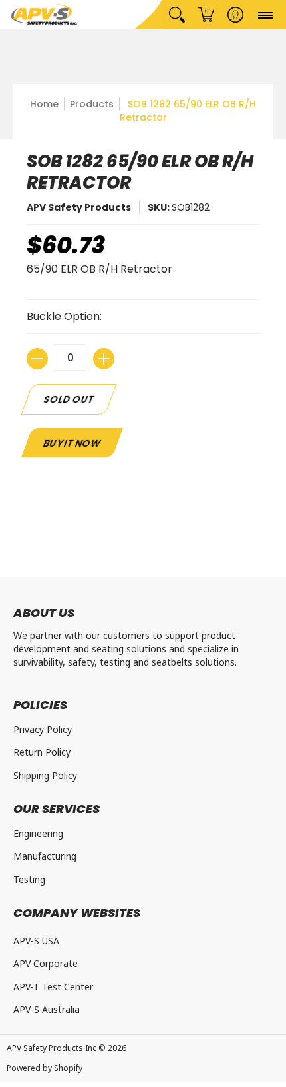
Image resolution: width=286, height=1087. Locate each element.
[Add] (103, 358)
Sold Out (68, 399)
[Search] (177, 14)
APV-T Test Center (53, 986)
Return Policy (42, 752)
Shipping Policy (45, 775)
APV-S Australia (46, 1009)
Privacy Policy (42, 729)
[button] (206, 14)
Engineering (38, 833)
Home (44, 104)
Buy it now (71, 443)
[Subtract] (37, 358)
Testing (29, 879)
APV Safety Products (79, 207)
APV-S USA (36, 940)
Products (92, 104)
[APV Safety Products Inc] (44, 14)
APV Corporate (45, 963)
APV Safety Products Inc (51, 1048)
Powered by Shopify (44, 1068)
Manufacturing (44, 856)
